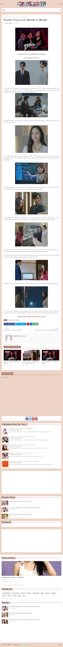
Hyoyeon (23, 593)
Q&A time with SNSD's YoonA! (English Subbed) (21, 428)
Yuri (24, 595)
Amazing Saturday (6, 593)
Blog (12, 644)
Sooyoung (53, 593)
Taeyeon (9, 595)
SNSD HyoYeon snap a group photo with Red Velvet (22, 436)
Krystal (8, 17)
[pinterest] (61, 4)
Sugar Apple (8, 23)
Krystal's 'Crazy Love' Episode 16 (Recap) (11, 362)
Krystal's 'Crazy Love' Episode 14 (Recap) (49, 362)
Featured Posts (15, 593)
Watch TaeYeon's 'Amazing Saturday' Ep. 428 (20, 514)
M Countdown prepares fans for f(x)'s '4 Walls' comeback (24, 461)
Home (5, 17)
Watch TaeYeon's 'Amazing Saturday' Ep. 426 (20, 501)
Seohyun (47, 593)
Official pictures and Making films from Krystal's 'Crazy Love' (31, 362)
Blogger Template (24, 644)
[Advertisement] (31, 482)
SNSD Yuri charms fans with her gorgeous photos (22, 445)
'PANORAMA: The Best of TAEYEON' (13, 577)
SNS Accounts (36, 593)
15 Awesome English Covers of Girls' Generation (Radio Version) (24, 507)
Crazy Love (11, 320)
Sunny (3, 595)
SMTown (29, 593)
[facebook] (57, 4)
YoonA (19, 595)
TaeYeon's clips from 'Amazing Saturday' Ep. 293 (21, 453)
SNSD (42, 593)
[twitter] (59, 4)
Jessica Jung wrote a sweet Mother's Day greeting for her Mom (24, 619)
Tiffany (14, 595)
